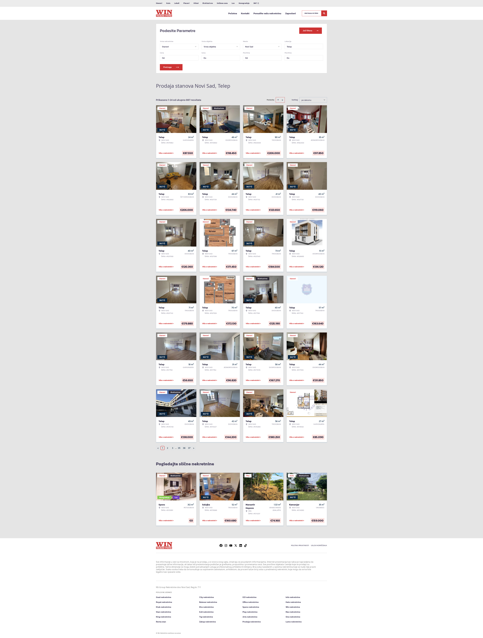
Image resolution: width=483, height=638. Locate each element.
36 (184, 448)
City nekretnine (206, 597)
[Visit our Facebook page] (221, 545)
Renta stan (161, 621)
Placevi (186, 3)
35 (179, 448)
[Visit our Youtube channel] (230, 545)
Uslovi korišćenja (319, 545)
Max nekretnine (293, 611)
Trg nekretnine (206, 616)
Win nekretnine (293, 606)
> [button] (193, 448)
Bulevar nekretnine (208, 602)
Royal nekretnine (164, 602)
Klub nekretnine (163, 606)
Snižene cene (222, 3)
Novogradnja (244, 3)
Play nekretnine (250, 611)
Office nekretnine (251, 602)
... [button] (176, 448)
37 (189, 448)
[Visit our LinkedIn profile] (240, 545)
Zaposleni (290, 13)
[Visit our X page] (235, 545)
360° (255, 3)
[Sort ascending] (278, 100)
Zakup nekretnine (207, 621)
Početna (232, 13)
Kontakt (245, 13)
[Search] (324, 13)
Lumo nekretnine (294, 621)
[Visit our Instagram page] (225, 545)
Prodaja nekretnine (252, 621)
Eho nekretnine (206, 606)
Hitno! (196, 3)
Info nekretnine (293, 597)
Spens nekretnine (251, 606)
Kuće (168, 3)
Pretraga (167, 67)
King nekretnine (163, 616)
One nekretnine (293, 616)
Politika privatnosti (300, 545)
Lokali (176, 3)
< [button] (158, 448)
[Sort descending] (282, 100)
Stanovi (159, 3)
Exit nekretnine (206, 611)
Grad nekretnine (163, 597)
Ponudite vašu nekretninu (267, 13)
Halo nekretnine (293, 602)
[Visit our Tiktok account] (245, 545)
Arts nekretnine (250, 616)
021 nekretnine (249, 597)
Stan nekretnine (163, 611)
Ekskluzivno (208, 3)
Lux (233, 3)
